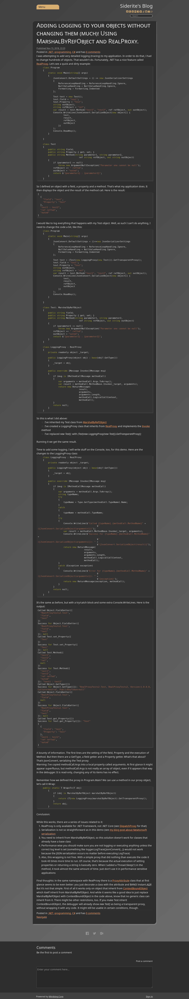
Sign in (149, 996)
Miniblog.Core (56, 996)
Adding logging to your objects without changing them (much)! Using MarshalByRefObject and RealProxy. (93, 33)
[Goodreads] (149, 11)
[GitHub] (146, 11)
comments (93, 52)
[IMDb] (135, 11)
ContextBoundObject (135, 888)
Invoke (146, 426)
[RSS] (130, 11)
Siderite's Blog (136, 5)
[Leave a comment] (152, 11)
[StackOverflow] (143, 11)
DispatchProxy (128, 826)
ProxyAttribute (120, 880)
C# (73, 52)
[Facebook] (138, 11)
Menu (42, 7)
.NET (50, 52)
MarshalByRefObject (95, 422)
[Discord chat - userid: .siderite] (127, 11)
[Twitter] (141, 11)
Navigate (42, 917)
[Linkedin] (133, 11)
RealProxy (42, 63)
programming (63, 52)
